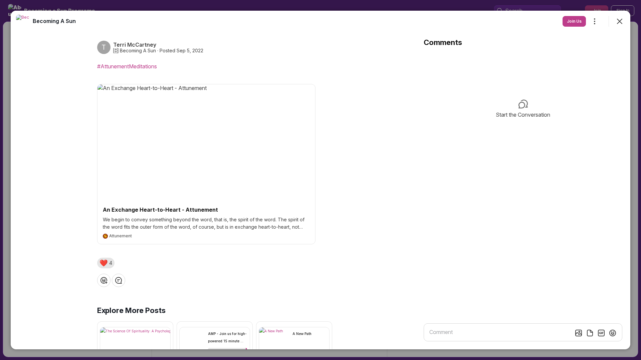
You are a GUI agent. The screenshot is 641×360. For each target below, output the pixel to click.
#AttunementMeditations (127, 66)
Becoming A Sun (138, 50)
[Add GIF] (601, 333)
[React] (103, 280)
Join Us (574, 21)
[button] (106, 263)
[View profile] (22, 21)
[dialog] (320, 180)
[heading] (54, 21)
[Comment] (118, 280)
